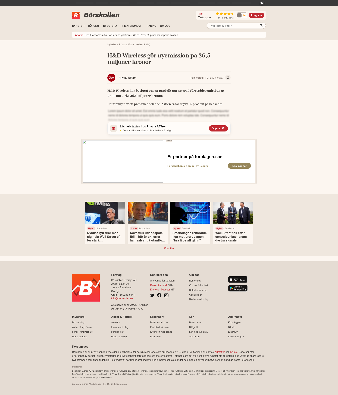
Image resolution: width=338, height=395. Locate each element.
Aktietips (115, 322)
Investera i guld (236, 336)
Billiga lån (194, 327)
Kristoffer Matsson (160, 289)
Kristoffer (220, 352)
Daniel (233, 352)
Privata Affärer (128, 77)
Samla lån (194, 336)
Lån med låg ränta (198, 331)
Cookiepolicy (195, 294)
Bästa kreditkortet (159, 322)
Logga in (256, 15)
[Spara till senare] (228, 77)
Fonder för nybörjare (82, 331)
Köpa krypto (234, 322)
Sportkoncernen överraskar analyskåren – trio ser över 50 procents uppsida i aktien (126, 35)
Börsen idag (78, 322)
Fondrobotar (117, 331)
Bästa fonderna (119, 336)
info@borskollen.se (122, 298)
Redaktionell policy (199, 299)
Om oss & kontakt (198, 285)
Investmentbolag (119, 327)
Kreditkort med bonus (161, 331)
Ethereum (233, 331)
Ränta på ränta (79, 336)
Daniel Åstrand (158, 285)
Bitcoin (231, 327)
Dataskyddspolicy (198, 290)
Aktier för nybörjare (82, 327)
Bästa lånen (195, 322)
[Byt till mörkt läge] (242, 15)
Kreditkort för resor (159, 327)
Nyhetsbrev (195, 280)
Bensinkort (155, 336)
